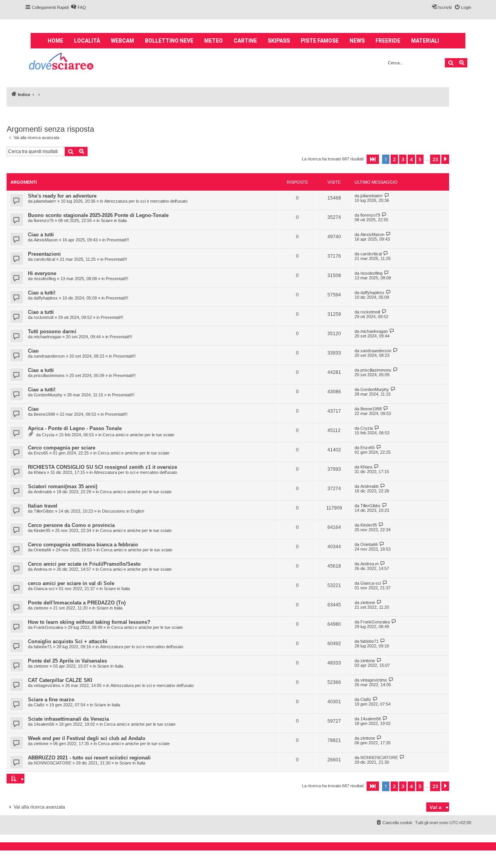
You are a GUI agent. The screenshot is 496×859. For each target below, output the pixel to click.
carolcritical (44, 259)
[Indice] (62, 62)
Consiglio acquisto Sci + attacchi (67, 641)
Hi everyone (42, 273)
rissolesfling (45, 278)
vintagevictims (47, 685)
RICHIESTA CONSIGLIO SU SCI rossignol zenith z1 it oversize (102, 467)
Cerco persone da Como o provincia (71, 525)
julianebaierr (45, 201)
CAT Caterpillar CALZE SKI (60, 680)
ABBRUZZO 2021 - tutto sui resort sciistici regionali (89, 758)
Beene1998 (44, 414)
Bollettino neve (169, 41)
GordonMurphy (48, 394)
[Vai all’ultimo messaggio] (387, 195)
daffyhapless (46, 298)
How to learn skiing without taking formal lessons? (89, 622)
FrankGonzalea (48, 627)
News (357, 41)
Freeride (387, 41)
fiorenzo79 (43, 220)
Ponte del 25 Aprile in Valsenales (67, 661)
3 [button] (402, 159)
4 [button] (411, 159)
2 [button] (394, 159)
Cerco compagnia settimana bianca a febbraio (83, 544)
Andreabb (43, 491)
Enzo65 (41, 453)
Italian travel (42, 506)
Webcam (122, 41)
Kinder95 (42, 530)
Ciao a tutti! (41, 293)
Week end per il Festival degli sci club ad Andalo (86, 738)
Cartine (245, 41)
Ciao (33, 351)
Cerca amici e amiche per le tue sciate (138, 434)
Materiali (425, 41)
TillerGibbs (44, 511)
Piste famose (320, 41)
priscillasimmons (49, 375)
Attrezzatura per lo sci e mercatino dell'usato (146, 201)
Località (87, 41)
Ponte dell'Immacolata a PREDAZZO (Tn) (77, 603)
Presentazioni (44, 254)
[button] (373, 159)
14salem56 (44, 724)
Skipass (279, 41)
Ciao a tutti (41, 235)
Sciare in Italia (114, 220)
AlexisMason (46, 240)
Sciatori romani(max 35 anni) (62, 486)
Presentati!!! (118, 240)
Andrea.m (43, 569)
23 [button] (435, 159)
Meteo (213, 41)
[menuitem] (78, 7)
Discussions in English (123, 511)
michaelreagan (47, 336)
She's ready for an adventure (62, 196)
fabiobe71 (43, 646)
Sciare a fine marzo (51, 699)
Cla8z (39, 704)
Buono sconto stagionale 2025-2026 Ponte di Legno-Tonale (98, 215)
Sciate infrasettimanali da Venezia (68, 719)
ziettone (41, 608)
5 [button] (419, 159)
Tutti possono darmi (52, 331)
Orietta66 (42, 549)
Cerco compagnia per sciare (61, 448)
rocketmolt (43, 317)
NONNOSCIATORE (52, 763)
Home (55, 41)
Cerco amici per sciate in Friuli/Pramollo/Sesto (84, 564)
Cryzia (48, 434)
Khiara (40, 472)
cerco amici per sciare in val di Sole (71, 583)
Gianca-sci (44, 588)
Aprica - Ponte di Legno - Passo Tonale (75, 428)
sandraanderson (49, 356)
